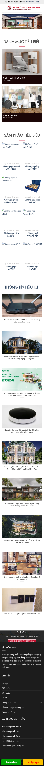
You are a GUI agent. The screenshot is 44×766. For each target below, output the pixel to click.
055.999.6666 (32, 1)
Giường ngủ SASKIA (33, 268)
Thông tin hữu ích (22, 287)
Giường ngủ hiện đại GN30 (32, 167)
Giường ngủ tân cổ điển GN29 (11, 167)
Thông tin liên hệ (9, 712)
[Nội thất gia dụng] (23, 8)
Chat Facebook (11, 762)
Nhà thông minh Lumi (11, 731)
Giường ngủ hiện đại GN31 (11, 234)
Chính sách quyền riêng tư (12, 707)
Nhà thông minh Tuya (11, 736)
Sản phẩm (6, 692)
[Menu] (3, 8)
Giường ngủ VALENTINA (32, 234)
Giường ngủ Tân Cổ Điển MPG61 (11, 201)
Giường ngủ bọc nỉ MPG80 (33, 201)
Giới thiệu (6, 688)
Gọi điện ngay (33, 762)
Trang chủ (6, 683)
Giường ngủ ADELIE (11, 268)
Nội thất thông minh (10, 740)
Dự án (4, 697)
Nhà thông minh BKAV (11, 726)
